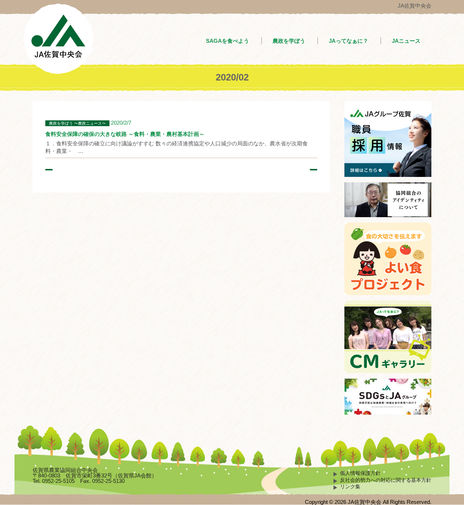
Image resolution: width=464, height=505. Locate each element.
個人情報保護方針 (360, 473)
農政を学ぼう (289, 41)
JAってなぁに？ (348, 41)
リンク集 (350, 486)
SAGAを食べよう (227, 41)
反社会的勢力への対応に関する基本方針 (385, 480)
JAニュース (406, 41)
